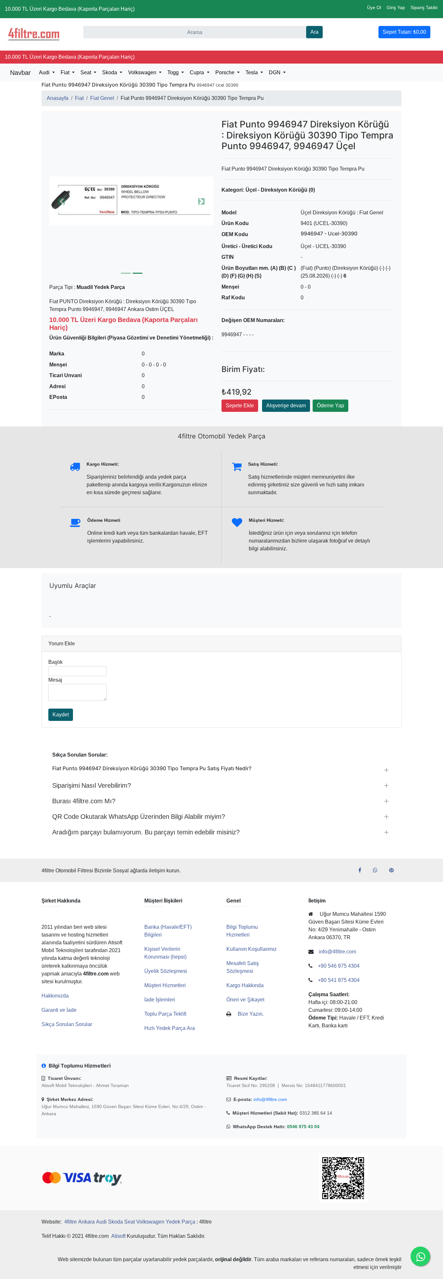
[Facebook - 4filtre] (362, 870)
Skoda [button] (110, 72)
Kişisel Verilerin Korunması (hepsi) (165, 953)
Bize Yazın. (251, 1014)
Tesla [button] (252, 72)
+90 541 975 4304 (339, 980)
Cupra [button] (197, 72)
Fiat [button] (66, 72)
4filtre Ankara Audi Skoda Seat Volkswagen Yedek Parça (129, 1221)
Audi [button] (45, 72)
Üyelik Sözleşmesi (165, 971)
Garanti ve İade (59, 1010)
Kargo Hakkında (245, 985)
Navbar (20, 72)
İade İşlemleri (159, 999)
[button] (131, 201)
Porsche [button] (225, 72)
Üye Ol (374, 7)
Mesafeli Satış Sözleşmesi (242, 967)
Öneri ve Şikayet (245, 999)
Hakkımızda (55, 995)
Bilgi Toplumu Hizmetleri (242, 930)
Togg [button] (173, 72)
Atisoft (118, 1236)
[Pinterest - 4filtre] (394, 870)
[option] (131, 201)
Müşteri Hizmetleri (165, 985)
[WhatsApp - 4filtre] (377, 870)
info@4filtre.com (270, 1099)
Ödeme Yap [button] (330, 405)
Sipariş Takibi (424, 7)
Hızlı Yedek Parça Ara (169, 1028)
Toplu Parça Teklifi (165, 1014)
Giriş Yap (396, 7)
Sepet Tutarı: (404, 32)
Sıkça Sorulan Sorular (67, 1024)
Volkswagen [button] (143, 72)
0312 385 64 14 (316, 1113)
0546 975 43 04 (303, 1126)
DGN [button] (275, 72)
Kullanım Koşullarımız (251, 949)
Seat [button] (86, 72)
